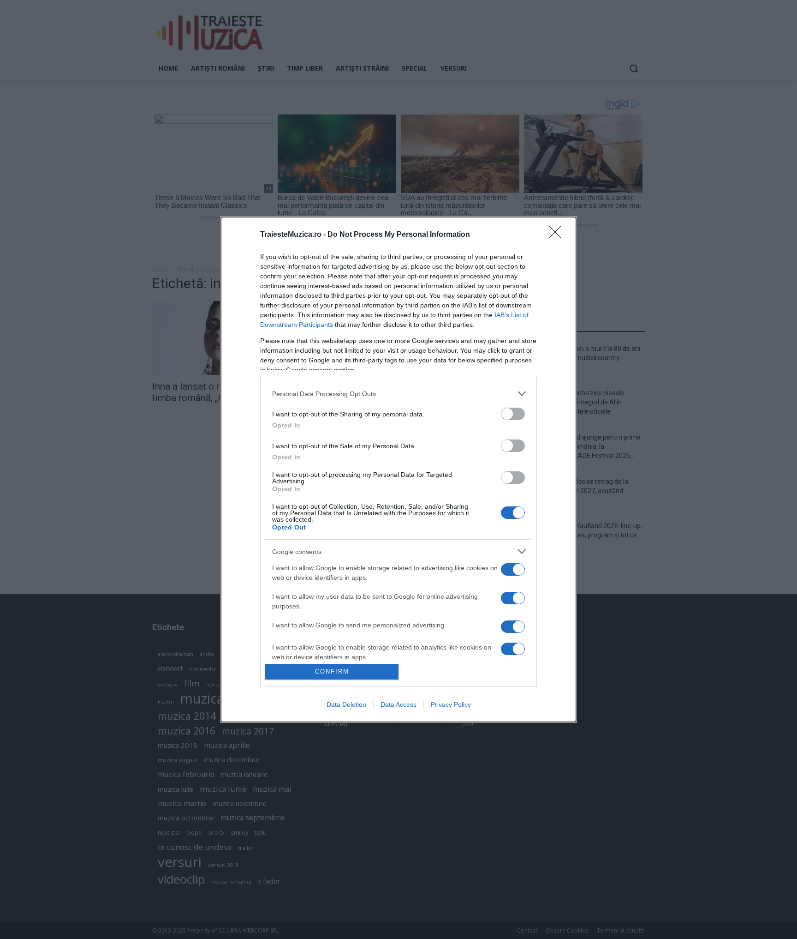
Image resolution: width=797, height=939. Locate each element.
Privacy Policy (451, 704)
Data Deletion (346, 704)
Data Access (398, 704)
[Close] (558, 235)
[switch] (513, 414)
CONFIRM (332, 671)
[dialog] (398, 469)
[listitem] (398, 393)
